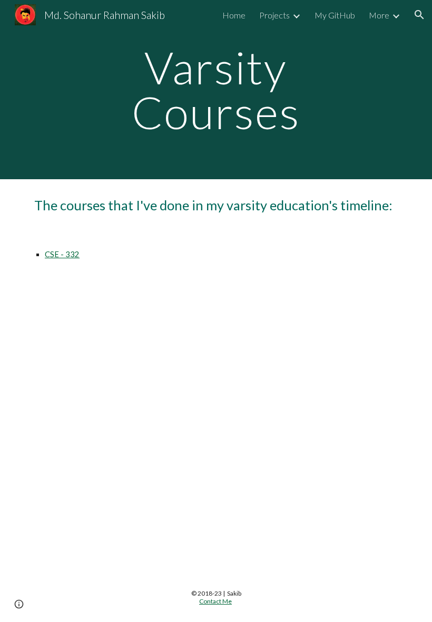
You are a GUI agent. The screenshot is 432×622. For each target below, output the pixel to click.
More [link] (379, 15)
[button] (419, 14)
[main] (216, 90)
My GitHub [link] (335, 15)
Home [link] (234, 15)
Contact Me (215, 601)
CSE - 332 (62, 254)
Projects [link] (274, 15)
